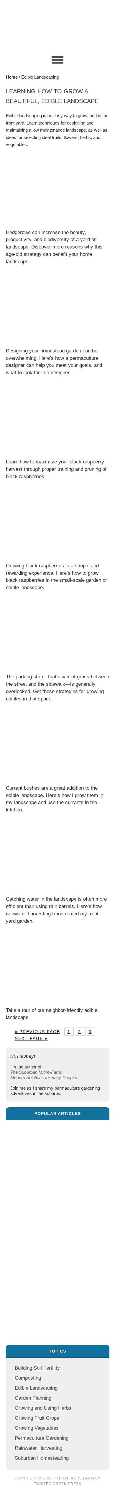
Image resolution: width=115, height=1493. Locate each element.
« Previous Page (37, 1031)
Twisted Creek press (57, 1484)
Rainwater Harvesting (38, 1448)
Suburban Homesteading (42, 1458)
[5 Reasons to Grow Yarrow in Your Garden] (57, 1301)
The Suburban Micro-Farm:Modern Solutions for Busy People (43, 1075)
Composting (28, 1378)
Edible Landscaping (36, 1388)
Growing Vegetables (37, 1428)
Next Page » (31, 1038)
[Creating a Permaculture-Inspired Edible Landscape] (57, 1229)
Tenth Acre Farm (75, 1478)
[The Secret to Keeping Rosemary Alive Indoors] (57, 1157)
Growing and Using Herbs (43, 1408)
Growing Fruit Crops (37, 1418)
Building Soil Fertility (37, 1368)
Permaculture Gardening (41, 1438)
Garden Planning (33, 1398)
